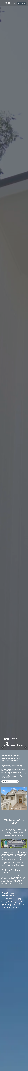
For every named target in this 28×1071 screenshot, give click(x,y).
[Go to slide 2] (12, 808)
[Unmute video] (25, 747)
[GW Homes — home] (8, 3)
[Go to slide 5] (16, 808)
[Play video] (2, 747)
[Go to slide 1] (11, 808)
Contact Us (21, 3)
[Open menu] (2, 3)
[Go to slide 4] (15, 808)
